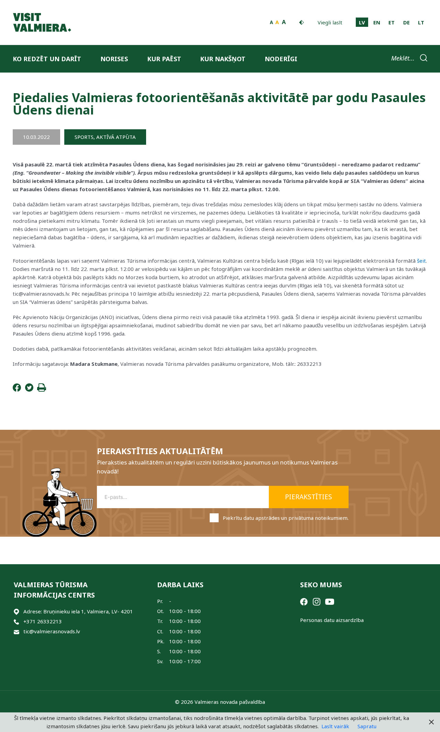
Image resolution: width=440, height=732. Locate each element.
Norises (114, 59)
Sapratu (367, 726)
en (376, 22)
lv (362, 22)
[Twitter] (29, 389)
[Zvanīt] (16, 621)
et (391, 22)
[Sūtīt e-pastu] (16, 631)
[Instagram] (316, 601)
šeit (421, 260)
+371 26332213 (42, 621)
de (406, 22)
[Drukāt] (41, 389)
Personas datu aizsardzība (332, 619)
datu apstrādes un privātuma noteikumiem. (296, 517)
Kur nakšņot (222, 59)
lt (421, 22)
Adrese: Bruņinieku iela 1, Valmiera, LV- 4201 (78, 611)
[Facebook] (17, 389)
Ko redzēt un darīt (47, 59)
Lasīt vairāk (335, 726)
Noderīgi (281, 59)
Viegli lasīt (330, 22)
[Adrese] (16, 611)
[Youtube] (329, 601)
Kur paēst (164, 59)
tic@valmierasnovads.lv (51, 631)
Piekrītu (286, 517)
